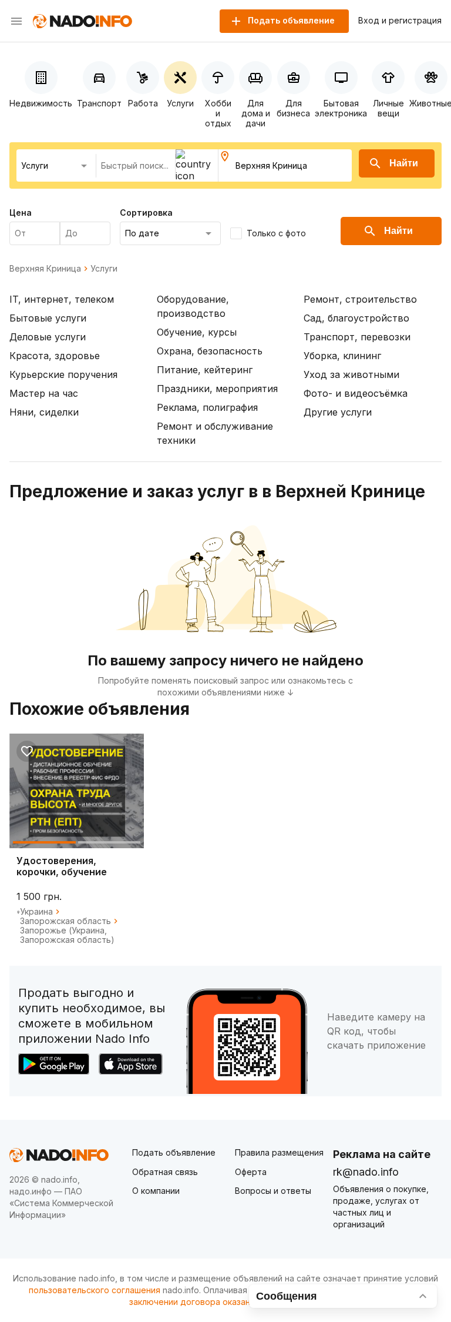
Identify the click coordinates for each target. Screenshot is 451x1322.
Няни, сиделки (44, 412)
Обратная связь (165, 1172)
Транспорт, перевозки (357, 337)
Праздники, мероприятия (217, 388)
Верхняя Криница (45, 268)
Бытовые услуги (47, 318)
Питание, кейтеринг (205, 370)
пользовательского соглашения (94, 1290)
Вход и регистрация (400, 20)
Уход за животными (351, 374)
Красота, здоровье (54, 356)
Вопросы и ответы (273, 1191)
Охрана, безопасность (209, 351)
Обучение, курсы (197, 332)
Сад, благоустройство (356, 318)
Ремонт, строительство (360, 299)
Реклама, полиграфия (207, 407)
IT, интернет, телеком (61, 299)
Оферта (251, 1172)
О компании (156, 1191)
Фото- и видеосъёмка (356, 393)
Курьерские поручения (63, 374)
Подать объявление (174, 1152)
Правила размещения (279, 1152)
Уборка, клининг (342, 356)
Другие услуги (338, 412)
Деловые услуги (47, 337)
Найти (403, 163)
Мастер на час (43, 393)
